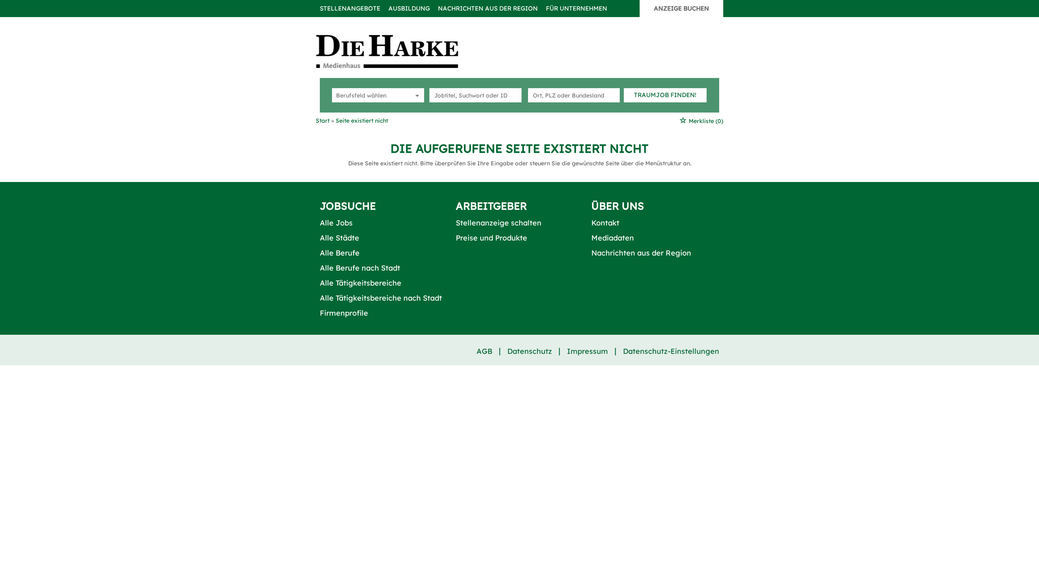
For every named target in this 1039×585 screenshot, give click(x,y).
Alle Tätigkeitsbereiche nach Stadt (381, 298)
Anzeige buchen (681, 8)
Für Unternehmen (576, 8)
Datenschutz (529, 351)
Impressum (587, 351)
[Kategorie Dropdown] (416, 95)
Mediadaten (612, 238)
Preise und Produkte (491, 238)
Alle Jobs (336, 223)
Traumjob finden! (665, 95)
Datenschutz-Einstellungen (671, 351)
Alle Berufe (340, 253)
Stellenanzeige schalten (498, 223)
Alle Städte (339, 238)
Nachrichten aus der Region (488, 8)
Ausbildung (409, 8)
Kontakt (605, 223)
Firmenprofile (344, 313)
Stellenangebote (350, 8)
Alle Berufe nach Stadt (360, 268)
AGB (484, 351)
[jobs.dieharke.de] (396, 51)
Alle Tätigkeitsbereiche (360, 283)
